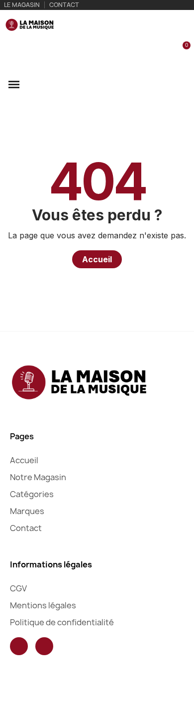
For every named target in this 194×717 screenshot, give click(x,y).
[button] (148, 51)
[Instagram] (44, 646)
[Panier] (181, 51)
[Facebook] (19, 646)
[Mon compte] (165, 51)
